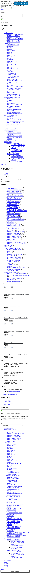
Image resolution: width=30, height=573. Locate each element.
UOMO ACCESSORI (13, 40)
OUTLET (6, 240)
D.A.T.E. (9, 48)
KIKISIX (9, 54)
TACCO (9, 125)
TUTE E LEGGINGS (13, 89)
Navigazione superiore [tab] (10, 429)
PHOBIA (9, 65)
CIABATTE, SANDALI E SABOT (17, 273)
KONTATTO (11, 55)
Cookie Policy (8, 401)
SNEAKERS (10, 116)
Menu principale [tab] (8, 428)
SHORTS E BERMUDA (14, 109)
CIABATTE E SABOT (13, 122)
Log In (6, 566)
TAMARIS (10, 71)
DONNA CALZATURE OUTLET (16, 242)
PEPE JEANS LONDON (14, 64)
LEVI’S (9, 57)
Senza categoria (8, 245)
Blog (5, 562)
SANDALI (10, 118)
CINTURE (14, 152)
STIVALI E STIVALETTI (14, 124)
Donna (20, 3)
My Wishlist (7, 563)
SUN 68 (9, 70)
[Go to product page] (16, 289)
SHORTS (9, 91)
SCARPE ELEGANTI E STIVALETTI (14, 133)
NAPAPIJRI (10, 59)
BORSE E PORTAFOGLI (18, 145)
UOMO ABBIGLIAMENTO (15, 39)
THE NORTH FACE (13, 73)
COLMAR (10, 46)
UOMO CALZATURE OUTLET (16, 243)
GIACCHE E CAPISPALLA (15, 86)
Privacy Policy (8, 400)
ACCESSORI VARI (16, 151)
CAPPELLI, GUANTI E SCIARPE (17, 211)
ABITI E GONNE (12, 77)
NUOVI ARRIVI (8, 33)
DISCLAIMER (11, 51)
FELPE (9, 83)
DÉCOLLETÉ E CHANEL (14, 119)
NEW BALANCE (12, 61)
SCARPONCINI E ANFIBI (14, 136)
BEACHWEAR (11, 92)
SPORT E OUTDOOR (13, 95)
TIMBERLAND (11, 74)
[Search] (22, 15)
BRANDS (7, 43)
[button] (2, 9)
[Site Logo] (10, 8)
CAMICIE (10, 98)
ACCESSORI (8, 142)
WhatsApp (15, 394)
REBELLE (10, 67)
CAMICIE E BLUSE (13, 79)
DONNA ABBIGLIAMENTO (15, 34)
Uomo (16, 3)
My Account (7, 560)
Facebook (3, 394)
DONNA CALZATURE (14, 37)
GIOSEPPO (10, 52)
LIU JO (9, 58)
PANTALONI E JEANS (14, 88)
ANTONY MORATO (13, 45)
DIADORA (10, 49)
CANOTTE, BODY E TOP (14, 80)
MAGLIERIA (11, 85)
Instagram (9, 394)
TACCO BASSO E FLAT (14, 127)
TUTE (9, 107)
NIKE (9, 62)
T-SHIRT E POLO (12, 82)
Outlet (25, 3)
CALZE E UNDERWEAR (14, 94)
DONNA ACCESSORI (13, 36)
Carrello (6, 565)
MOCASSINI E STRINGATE (15, 121)
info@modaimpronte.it (15, 391)
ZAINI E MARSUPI (16, 155)
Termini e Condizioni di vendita (12, 403)
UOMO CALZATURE (13, 42)
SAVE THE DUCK (12, 68)
